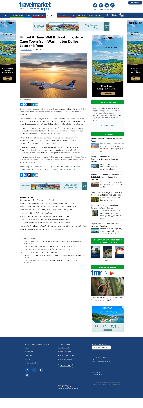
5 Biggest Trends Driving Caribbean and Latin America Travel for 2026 (45, 223)
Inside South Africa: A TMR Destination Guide (36, 213)
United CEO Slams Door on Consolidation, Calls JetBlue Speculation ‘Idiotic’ (47, 203)
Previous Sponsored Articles (66, 355)
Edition (136, 3)
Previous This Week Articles (66, 359)
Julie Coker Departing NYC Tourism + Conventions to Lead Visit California (106, 193)
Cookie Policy (94, 384)
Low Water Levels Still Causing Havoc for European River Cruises (47, 249)
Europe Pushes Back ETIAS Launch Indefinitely (41, 252)
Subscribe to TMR (108, 125)
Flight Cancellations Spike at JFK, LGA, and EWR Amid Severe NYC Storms (51, 246)
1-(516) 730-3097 (97, 374)
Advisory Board (29, 355)
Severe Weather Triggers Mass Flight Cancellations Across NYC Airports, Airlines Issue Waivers (53, 242)
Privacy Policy (102, 384)
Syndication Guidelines (31, 363)
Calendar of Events (64, 348)
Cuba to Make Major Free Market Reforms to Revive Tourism (104, 207)
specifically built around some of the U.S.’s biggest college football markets (47, 169)
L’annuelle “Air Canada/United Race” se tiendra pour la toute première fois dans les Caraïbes (53, 226)
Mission (27, 348)
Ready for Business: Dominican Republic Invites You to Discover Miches (104, 159)
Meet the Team (29, 352)
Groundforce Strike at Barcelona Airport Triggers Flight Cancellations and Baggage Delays (54, 256)
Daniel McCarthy (26, 50)
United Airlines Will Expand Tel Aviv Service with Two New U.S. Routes (45, 229)
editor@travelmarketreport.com (101, 361)
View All (107, 260)
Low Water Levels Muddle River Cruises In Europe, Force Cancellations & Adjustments (50, 261)
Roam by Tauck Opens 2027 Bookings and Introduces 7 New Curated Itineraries (49, 207)
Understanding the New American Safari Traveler (37, 200)
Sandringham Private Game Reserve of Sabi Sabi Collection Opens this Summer (107, 176)
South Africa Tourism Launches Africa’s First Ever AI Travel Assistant (44, 216)
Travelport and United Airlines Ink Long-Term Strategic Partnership (44, 220)
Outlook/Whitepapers (64, 352)
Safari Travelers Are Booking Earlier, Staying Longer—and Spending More (46, 210)
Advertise (27, 359)
